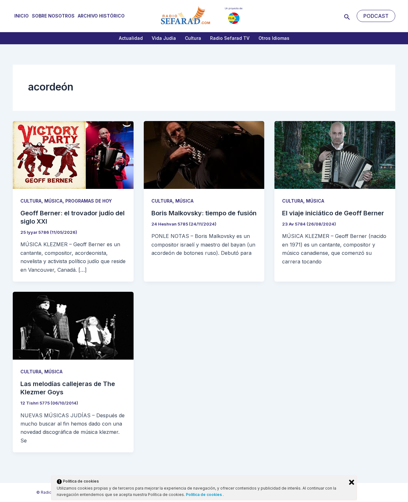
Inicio (21, 15)
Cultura (193, 38)
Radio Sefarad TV (230, 38)
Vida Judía (164, 38)
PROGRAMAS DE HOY (88, 201)
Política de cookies (204, 494)
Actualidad (131, 38)
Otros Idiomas (274, 38)
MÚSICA (53, 201)
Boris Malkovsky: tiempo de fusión (204, 213)
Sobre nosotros (53, 15)
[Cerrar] (351, 482)
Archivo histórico (101, 15)
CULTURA (30, 201)
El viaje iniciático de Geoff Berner (333, 213)
